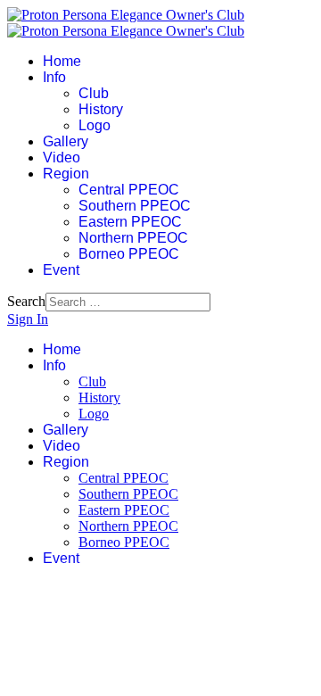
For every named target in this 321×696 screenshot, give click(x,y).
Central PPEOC (128, 189)
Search (26, 301)
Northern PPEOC (133, 237)
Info (54, 77)
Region (66, 173)
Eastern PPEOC (130, 221)
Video (61, 157)
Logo (94, 125)
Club (93, 93)
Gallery (65, 141)
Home (62, 61)
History (100, 109)
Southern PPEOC (134, 205)
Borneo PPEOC (128, 253)
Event (61, 270)
